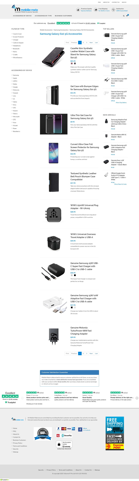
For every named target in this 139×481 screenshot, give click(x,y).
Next (91, 42)
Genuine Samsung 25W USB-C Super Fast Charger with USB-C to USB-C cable (84, 266)
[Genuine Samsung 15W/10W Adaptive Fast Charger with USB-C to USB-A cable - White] (74, 308)
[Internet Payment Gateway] (64, 435)
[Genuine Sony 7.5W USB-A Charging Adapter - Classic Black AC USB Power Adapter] (106, 161)
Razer (15, 128)
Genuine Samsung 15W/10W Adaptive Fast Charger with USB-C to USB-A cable (84, 298)
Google (15, 87)
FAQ (99, 2)
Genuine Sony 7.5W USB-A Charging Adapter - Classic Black (119, 162)
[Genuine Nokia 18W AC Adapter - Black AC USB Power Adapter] (106, 136)
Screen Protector (18, 37)
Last (96, 42)
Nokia (15, 84)
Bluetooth (16, 48)
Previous (74, 42)
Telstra (15, 113)
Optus (15, 102)
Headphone (16, 46)
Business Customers (19, 440)
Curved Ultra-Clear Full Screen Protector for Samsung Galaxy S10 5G (85, 147)
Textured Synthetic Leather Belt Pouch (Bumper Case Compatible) (83, 176)
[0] (127, 15)
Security (15, 449)
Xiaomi (15, 111)
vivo (14, 96)
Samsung (16, 75)
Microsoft (16, 116)
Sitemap (15, 452)
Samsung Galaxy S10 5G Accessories (82, 30)
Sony (14, 105)
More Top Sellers (121, 102)
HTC (14, 108)
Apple (15, 78)
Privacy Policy (17, 443)
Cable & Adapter (18, 43)
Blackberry (16, 131)
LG (14, 99)
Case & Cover (17, 34)
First (67, 42)
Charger (15, 40)
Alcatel (15, 125)
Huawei (15, 93)
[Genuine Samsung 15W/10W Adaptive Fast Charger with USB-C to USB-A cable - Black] (71, 308)
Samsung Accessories (61, 30)
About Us (106, 2)
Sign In (124, 2)
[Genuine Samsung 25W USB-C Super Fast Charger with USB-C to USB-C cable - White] (71, 275)
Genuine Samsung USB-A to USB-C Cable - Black (119, 81)
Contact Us (115, 2)
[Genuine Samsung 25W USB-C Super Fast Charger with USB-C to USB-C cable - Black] (74, 275)
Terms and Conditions (20, 446)
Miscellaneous (17, 57)
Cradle (15, 54)
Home (15, 428)
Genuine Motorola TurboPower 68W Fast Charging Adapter (81, 330)
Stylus (15, 51)
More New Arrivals (120, 184)
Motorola (16, 90)
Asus (14, 122)
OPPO (15, 81)
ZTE (14, 119)
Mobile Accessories (46, 30)
